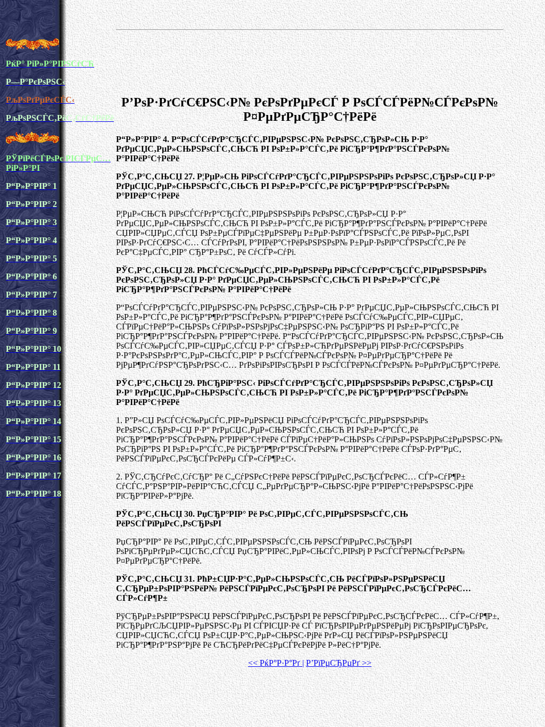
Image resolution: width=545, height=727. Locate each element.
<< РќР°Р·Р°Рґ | (276, 662)
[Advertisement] (309, 61)
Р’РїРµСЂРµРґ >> (338, 662)
